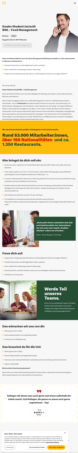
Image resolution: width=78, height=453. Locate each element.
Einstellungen (10, 447)
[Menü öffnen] (74, 3)
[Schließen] (65, 433)
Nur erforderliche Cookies (37, 447)
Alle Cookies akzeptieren (56, 447)
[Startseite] (4, 3)
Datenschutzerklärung (52, 442)
